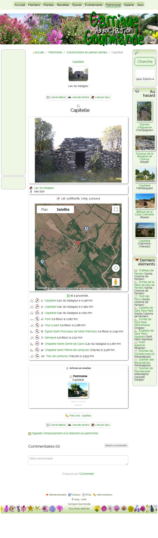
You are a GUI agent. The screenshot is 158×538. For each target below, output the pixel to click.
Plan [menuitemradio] (44, 209)
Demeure (50, 337)
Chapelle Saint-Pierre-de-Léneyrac (67, 349)
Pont (48, 319)
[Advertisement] (18, 112)
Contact (76, 494)
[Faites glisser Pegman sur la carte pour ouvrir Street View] (116, 282)
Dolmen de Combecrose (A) (144, 352)
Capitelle (78, 61)
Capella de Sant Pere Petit (143, 309)
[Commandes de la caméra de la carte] (116, 268)
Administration (104, 494)
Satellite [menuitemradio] (63, 209)
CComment (86, 473)
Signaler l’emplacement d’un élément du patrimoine (65, 433)
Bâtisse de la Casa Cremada (144, 213)
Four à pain (52, 325)
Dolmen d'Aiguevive (145, 126)
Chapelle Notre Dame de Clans (64, 343)
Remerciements (57, 494)
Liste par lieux (102, 97)
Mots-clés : (75, 415)
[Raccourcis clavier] (50, 289)
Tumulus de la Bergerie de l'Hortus (144, 156)
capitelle (86, 415)
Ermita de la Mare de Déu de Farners (144, 284)
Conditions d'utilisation (110, 289)
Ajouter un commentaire (116, 445)
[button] (42, 262)
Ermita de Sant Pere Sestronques (142, 322)
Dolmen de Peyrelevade (143, 370)
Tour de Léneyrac (57, 356)
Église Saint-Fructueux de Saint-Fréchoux (71, 331)
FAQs (88, 494)
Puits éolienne (139, 344)
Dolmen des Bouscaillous (144, 361)
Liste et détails (58, 97)
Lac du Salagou (44, 187)
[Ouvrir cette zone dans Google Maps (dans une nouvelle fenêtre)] (42, 287)
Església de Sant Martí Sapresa (144, 333)
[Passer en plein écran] (116, 209)
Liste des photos (80, 97)
